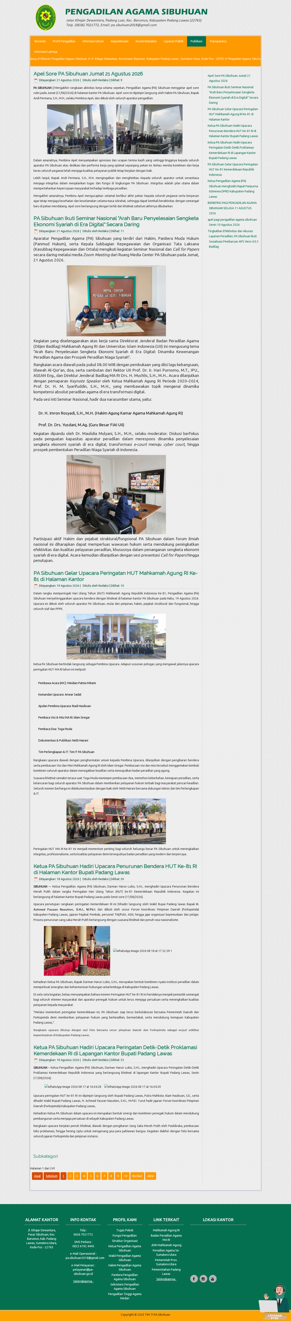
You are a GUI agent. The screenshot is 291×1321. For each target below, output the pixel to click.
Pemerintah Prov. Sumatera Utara (166, 1262)
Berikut (137, 1176)
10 (125, 1176)
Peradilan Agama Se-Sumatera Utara (166, 1252)
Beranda (40, 41)
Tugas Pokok (124, 1230)
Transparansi (218, 41)
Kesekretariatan (146, 41)
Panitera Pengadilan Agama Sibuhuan (125, 1277)
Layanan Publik (173, 41)
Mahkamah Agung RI (166, 1230)
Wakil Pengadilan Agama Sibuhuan (125, 1258)
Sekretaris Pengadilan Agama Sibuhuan (124, 1286)
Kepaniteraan (119, 41)
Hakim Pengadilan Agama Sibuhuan (124, 1267)
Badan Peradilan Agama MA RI (166, 1237)
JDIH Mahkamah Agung (166, 1245)
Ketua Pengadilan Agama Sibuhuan (124, 1248)
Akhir (150, 1176)
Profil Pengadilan (64, 41)
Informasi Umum (93, 41)
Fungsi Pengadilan (125, 1235)
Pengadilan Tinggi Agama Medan (124, 1296)
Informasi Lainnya (46, 51)
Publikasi (196, 41)
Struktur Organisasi (125, 1241)
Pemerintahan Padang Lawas (166, 1272)
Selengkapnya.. (83, 1281)
